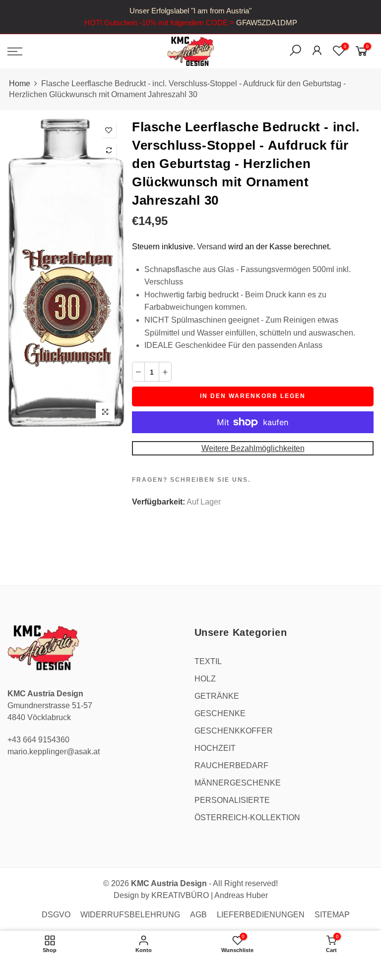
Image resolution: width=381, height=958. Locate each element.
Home (19, 83)
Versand (211, 246)
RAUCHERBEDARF (231, 765)
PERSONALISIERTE (232, 800)
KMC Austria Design (169, 883)
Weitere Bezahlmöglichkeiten (253, 448)
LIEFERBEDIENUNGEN (261, 914)
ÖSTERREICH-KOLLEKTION (247, 817)
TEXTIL (208, 661)
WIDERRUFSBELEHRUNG (130, 914)
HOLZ (205, 679)
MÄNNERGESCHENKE (237, 783)
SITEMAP (332, 914)
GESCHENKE (220, 713)
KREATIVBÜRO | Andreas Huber (209, 895)
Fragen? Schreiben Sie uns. (191, 479)
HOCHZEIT (215, 748)
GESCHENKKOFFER (233, 731)
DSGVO (56, 914)
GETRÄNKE (216, 696)
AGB (198, 914)
